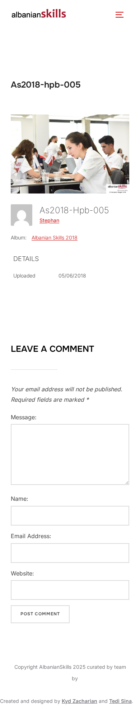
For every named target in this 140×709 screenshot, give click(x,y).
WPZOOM (91, 678)
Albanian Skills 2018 (55, 237)
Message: (24, 417)
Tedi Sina (120, 701)
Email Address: (31, 536)
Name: (19, 498)
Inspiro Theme (53, 678)
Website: (22, 573)
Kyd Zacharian (79, 701)
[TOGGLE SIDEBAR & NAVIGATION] (122, 15)
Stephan (49, 220)
